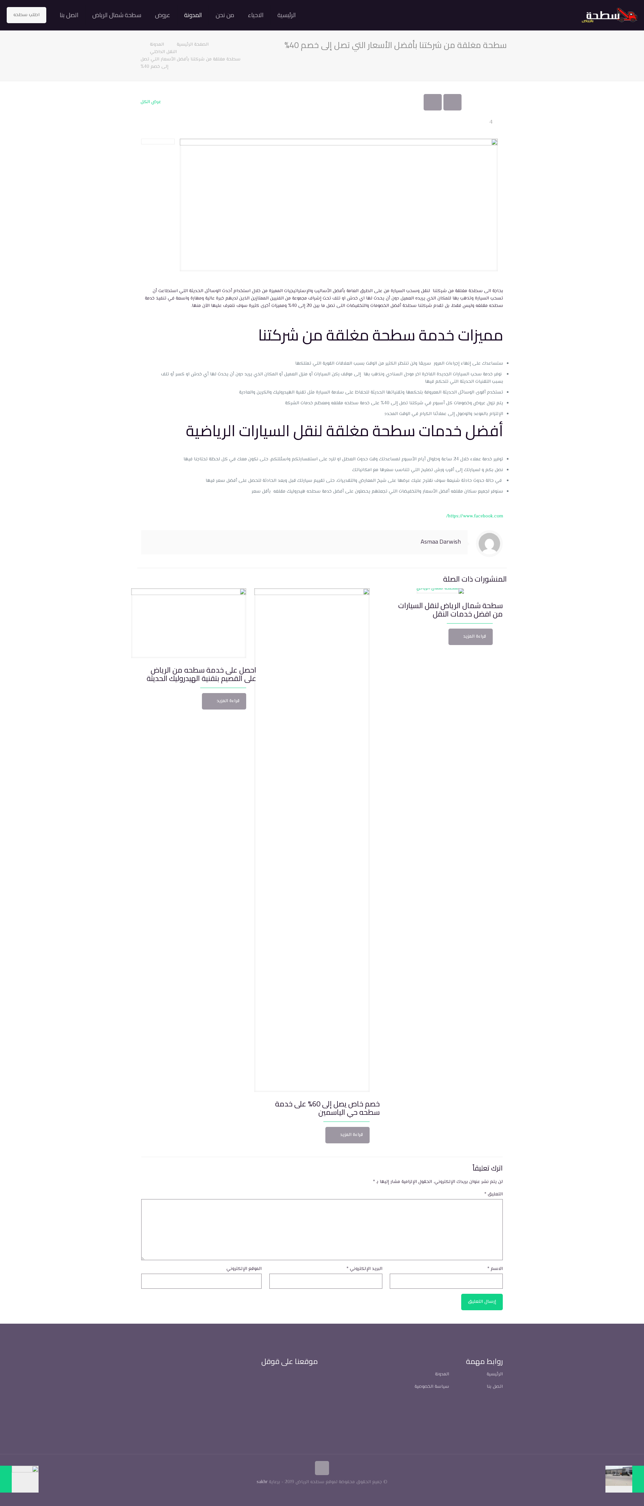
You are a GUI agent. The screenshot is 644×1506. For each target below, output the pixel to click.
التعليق (493, 1194)
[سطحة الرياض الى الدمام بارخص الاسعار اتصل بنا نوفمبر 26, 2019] (624, 1479)
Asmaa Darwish (441, 541)
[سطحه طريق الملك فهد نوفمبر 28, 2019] (19, 1479)
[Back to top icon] (322, 1468)
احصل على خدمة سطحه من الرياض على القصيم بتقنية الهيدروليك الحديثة (201, 674)
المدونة (157, 44)
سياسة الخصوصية (432, 1386)
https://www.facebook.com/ (474, 516)
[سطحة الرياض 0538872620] (609, 15)
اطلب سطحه (26, 15)
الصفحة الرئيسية (192, 44)
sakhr (262, 1482)
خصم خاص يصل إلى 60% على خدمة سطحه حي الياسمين (327, 1108)
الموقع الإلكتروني (244, 1269)
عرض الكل (151, 102)
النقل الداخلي (163, 52)
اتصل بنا (495, 1386)
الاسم (495, 1269)
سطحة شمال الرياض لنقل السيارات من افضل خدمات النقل (450, 609)
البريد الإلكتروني (364, 1269)
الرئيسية (495, 1374)
